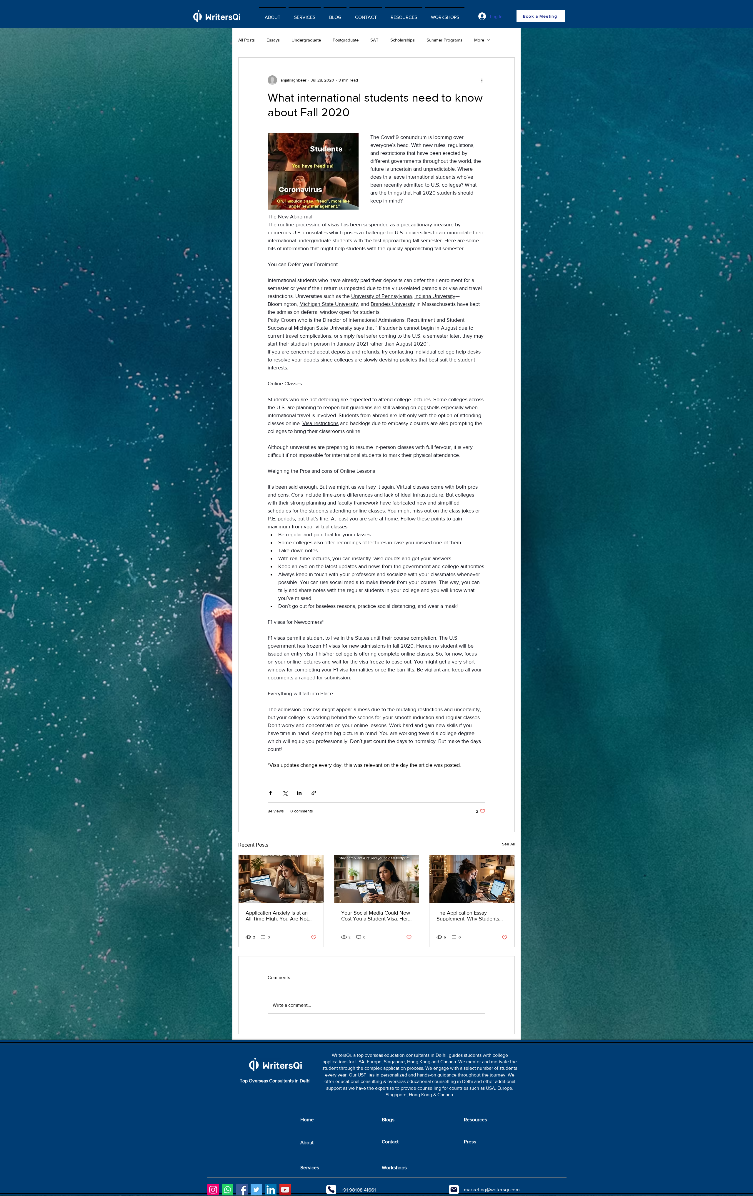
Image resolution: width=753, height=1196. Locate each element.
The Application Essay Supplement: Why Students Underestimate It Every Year (469, 916)
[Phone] (331, 1189)
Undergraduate (306, 39)
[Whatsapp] (227, 1189)
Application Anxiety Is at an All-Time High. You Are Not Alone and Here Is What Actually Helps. (277, 916)
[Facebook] (242, 1189)
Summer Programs (444, 39)
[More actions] (481, 80)
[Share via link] (313, 793)
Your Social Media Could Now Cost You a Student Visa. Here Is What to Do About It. (376, 916)
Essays (273, 39)
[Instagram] (213, 1189)
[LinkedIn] (270, 1189)
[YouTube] (285, 1189)
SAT (374, 39)
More (479, 39)
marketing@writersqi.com (492, 1189)
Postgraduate (346, 39)
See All (508, 844)
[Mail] (454, 1189)
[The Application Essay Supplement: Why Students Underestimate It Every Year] (471, 879)
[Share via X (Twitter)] (285, 793)
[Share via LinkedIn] (299, 793)
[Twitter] (256, 1189)
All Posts (246, 39)
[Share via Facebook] (270, 793)
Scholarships (402, 39)
